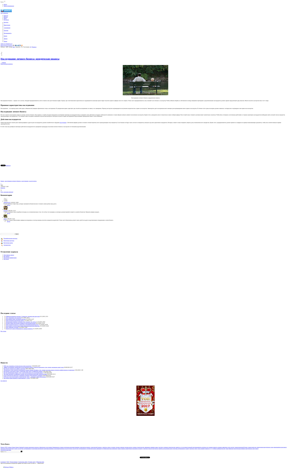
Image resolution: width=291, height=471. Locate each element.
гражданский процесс (96, 447)
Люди (5, 18)
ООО (6, 447)
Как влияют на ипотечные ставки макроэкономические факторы (23, 326)
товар (227, 448)
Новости (6, 15)
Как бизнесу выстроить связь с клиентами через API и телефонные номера (23, 371)
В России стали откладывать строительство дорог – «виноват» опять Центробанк (25, 376)
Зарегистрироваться (9, 6)
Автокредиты (7, 245)
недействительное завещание (94, 448)
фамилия (231, 448)
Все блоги (6, 259)
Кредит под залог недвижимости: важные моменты (19, 328)
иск (207, 447)
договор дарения (120, 447)
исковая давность (213, 447)
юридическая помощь (239, 448)
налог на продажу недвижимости (23, 448)
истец (229, 447)
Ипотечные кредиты (9, 240)
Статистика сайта (22, 462)
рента (196, 448)
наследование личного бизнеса (13, 181)
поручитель (155, 448)
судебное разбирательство (218, 448)
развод (187, 448)
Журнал (6, 17)
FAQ (8, 462)
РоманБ (6, 210)
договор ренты (128, 447)
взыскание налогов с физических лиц (38, 447)
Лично (8, 205)
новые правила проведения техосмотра (128, 448)
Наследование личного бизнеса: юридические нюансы (30, 58)
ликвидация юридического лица (265, 447)
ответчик (145, 448)
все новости (4, 380)
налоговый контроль (59, 448)
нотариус (140, 448)
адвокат (10, 447)
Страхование (7, 27)
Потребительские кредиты (10, 238)
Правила (34, 47)
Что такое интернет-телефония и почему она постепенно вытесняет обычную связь (25, 374)
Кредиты (6, 22)
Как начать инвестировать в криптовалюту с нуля (17, 378)
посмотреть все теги (6, 450)
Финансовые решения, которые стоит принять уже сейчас (21, 322)
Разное (5, 41)
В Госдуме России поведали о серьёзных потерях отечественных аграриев (23, 375)
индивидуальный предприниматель (192, 447)
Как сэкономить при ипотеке (13, 317)
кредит (232, 447)
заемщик (152, 447)
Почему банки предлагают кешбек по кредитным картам (21, 323)
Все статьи (3, 331)
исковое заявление (222, 447)
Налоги (2, 447)
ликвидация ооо (252, 447)
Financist (3, 188)
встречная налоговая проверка (71, 447)
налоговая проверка (48, 448)
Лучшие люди (31, 462)
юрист (256, 448)
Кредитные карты (8, 242)
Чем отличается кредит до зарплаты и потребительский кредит (22, 324)
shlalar (5, 218)
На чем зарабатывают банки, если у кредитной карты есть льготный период (23, 372)
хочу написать (4, 13)
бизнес (2, 181)
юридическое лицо (250, 448)
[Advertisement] (145, 144)
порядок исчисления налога (165, 448)
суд (211, 448)
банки (13, 447)
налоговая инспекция (37, 448)
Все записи (6, 256)
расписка (192, 448)
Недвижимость (7, 33)
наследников (63, 122)
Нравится (8, 165)
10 (30, 47)
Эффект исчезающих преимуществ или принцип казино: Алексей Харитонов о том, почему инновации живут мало (34, 367)
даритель (104, 447)
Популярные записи (9, 255)
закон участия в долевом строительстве (165, 447)
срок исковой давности (204, 448)
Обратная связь (40, 462)
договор (113, 447)
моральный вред (10, 448)
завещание (147, 447)
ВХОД (5, 4)
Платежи (6, 30)
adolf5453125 (7, 202)
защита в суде (179, 447)
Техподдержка (13, 462)
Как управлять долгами (12, 327)
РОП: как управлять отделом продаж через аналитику (18, 366)
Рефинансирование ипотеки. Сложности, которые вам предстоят (23, 316)
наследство (76, 448)
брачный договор (23, 447)
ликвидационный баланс (241, 447)
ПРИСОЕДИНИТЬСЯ (6, 44)
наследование (24, 181)
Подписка (6, 19)
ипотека (204, 447)
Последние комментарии (10, 257)
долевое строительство (138, 447)
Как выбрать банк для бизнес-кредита (16, 319)
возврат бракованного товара (55, 447)
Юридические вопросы (7, 45)
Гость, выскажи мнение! (7, 192)
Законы (5, 38)
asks (14, 47)
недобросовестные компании (109, 448)
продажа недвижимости (179, 448)
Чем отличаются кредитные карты (15, 320)
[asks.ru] (6, 11)
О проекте (3, 462)
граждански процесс (85, 447)
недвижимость (82, 448)
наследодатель (33, 181)
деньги (109, 447)
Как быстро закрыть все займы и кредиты (14, 368)
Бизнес (5, 36)
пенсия (150, 448)
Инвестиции (7, 25)
